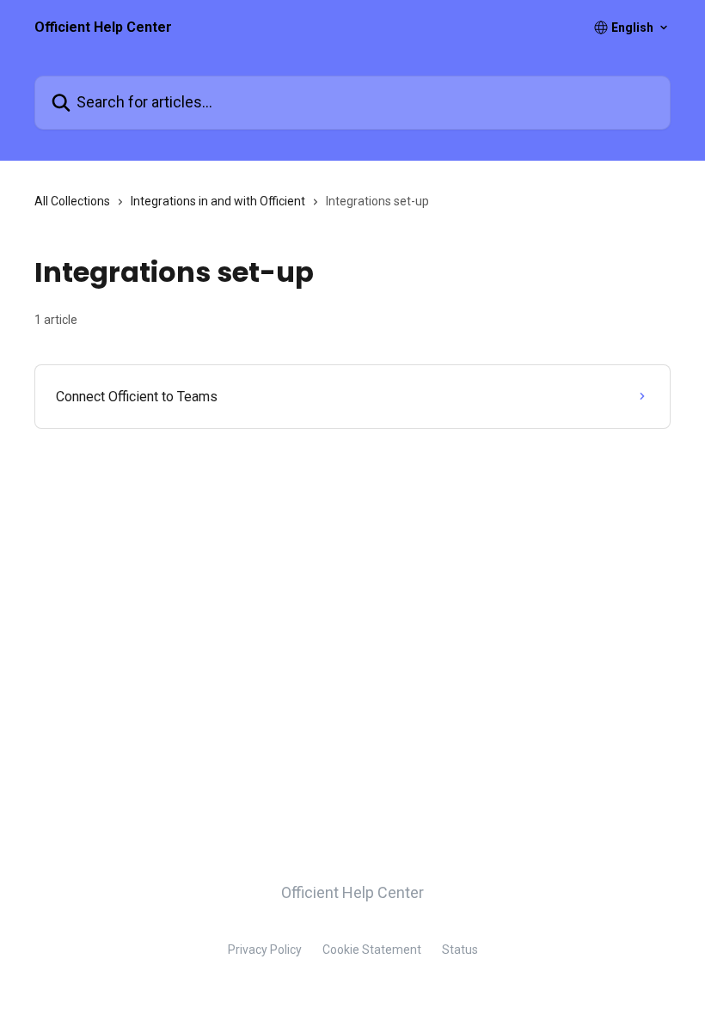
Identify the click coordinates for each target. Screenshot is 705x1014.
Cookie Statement (371, 949)
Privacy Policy (265, 949)
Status (460, 949)
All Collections (72, 201)
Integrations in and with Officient (218, 201)
